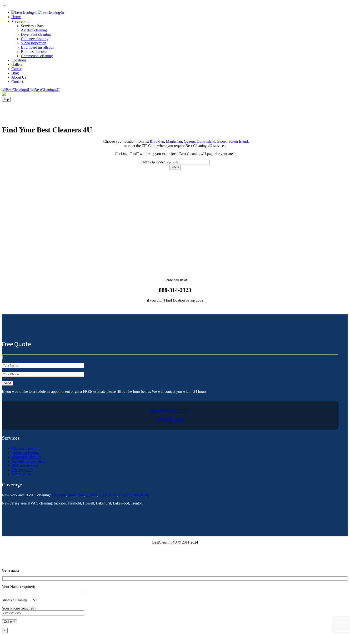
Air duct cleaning (24, 448)
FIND (175, 167)
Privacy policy (22, 470)
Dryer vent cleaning (26, 457)
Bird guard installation (28, 461)
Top (6, 99)
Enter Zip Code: (152, 162)
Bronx (222, 141)
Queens (189, 141)
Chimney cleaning (25, 453)
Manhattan (174, 141)
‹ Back (40, 26)
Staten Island (238, 141)
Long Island (206, 141)
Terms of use (21, 474)
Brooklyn (157, 141)
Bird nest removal (24, 466)
